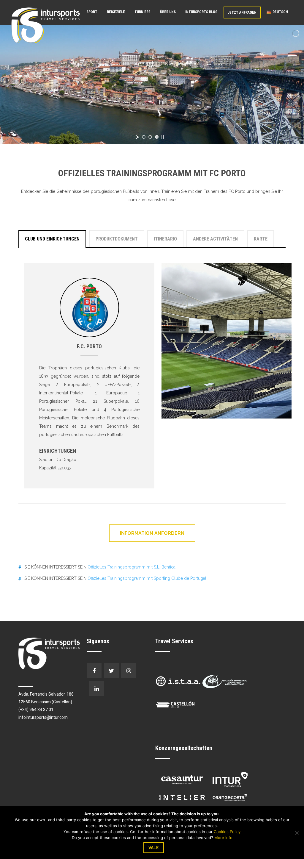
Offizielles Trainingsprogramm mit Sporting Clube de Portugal (147, 578)
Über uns (168, 12)
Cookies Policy (227, 831)
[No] (297, 833)
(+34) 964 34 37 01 (35, 709)
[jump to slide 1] (143, 137)
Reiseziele (116, 12)
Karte (260, 239)
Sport (91, 12)
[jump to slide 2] (150, 137)
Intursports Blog (201, 12)
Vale (153, 847)
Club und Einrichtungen (52, 239)
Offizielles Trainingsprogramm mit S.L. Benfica (131, 567)
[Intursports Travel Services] (45, 25)
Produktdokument (117, 239)
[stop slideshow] (163, 137)
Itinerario (165, 239)
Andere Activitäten (215, 239)
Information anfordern (152, 533)
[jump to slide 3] (157, 137)
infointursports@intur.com (43, 717)
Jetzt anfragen (242, 12)
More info (223, 837)
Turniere (142, 12)
